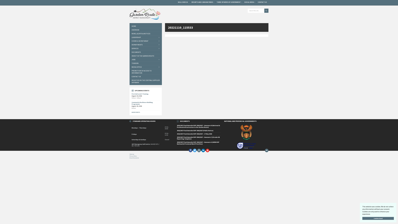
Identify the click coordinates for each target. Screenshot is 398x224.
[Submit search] (266, 11)
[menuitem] (183, 2)
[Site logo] (145, 19)
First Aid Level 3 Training (140, 94)
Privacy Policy (133, 156)
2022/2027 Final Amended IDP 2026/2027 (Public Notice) (195, 130)
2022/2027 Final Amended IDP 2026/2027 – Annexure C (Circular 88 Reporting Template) (198, 138)
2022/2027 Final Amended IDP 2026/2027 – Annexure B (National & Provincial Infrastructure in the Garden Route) (198, 126)
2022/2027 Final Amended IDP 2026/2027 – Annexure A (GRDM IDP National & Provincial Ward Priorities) (198, 143)
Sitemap (132, 154)
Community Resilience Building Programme (142, 103)
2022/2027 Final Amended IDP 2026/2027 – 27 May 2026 (194, 134)
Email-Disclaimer (134, 158)
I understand (378, 218)
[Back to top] (266, 150)
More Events (136, 112)
